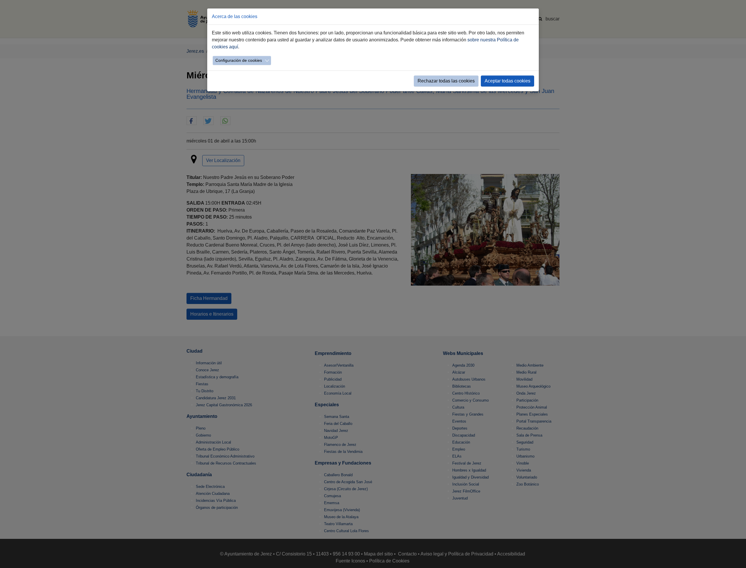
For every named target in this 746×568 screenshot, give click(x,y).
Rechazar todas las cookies (446, 80)
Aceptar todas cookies (507, 80)
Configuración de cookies (238, 60)
